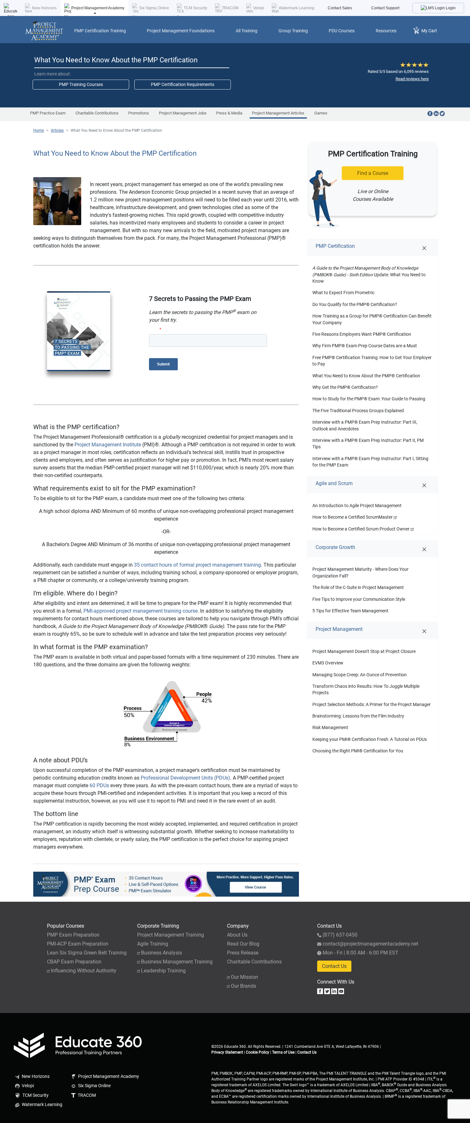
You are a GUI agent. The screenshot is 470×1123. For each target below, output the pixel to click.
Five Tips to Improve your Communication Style (358, 599)
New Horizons (44, 8)
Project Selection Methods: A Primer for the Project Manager (371, 704)
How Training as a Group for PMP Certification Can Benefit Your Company (372, 319)
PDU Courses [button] (342, 30)
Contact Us (334, 966)
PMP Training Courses (81, 84)
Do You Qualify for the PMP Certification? (354, 304)
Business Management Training (177, 962)
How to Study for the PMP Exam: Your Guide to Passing (368, 398)
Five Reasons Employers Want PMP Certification (361, 334)
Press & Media (229, 113)
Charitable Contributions (97, 113)
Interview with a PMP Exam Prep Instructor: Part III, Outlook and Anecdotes (364, 425)
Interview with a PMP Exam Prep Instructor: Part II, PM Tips (368, 443)
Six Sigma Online (154, 8)
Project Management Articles (278, 113)
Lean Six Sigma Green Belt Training (87, 953)
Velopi (258, 8)
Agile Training (152, 944)
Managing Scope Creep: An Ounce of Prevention (359, 674)
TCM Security (195, 8)
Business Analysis (161, 953)
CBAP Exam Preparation (74, 962)
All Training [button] (246, 30)
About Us (237, 935)
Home (38, 130)
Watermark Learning (296, 8)
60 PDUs (99, 785)
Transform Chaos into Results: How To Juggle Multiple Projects (365, 689)
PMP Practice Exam (48, 113)
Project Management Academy (97, 8)
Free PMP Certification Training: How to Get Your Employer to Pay (372, 360)
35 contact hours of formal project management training (197, 565)
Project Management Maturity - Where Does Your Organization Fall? (360, 572)
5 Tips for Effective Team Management (350, 610)
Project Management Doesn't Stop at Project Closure (364, 651)
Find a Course (372, 173)
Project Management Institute (107, 445)
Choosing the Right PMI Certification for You (357, 750)
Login (450, 8)
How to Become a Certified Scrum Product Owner (361, 528)
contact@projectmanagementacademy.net (370, 944)
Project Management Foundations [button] (181, 30)
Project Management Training (170, 935)
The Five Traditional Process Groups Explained (358, 410)
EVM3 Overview (327, 662)
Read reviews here (412, 78)
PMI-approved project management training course (140, 611)
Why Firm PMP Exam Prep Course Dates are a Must (364, 345)
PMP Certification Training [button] (100, 30)
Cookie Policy (257, 1052)
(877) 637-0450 (340, 935)
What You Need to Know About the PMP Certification (116, 130)
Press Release (242, 953)
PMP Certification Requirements (182, 84)
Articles (57, 130)
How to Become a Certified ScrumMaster (353, 517)
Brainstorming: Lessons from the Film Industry (358, 716)
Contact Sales (340, 8)
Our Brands (243, 986)
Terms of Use (283, 1052)
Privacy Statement (227, 1052)
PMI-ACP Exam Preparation (77, 944)
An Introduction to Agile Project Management (357, 505)
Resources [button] (386, 30)
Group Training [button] (293, 30)
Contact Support (385, 8)
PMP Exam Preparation (73, 935)
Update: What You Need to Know (369, 274)
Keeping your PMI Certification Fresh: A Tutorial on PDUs (369, 739)
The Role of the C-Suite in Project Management (358, 587)
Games (320, 113)
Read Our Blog (243, 944)
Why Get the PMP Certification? (345, 387)
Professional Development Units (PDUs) (185, 778)
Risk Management (330, 727)
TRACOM (230, 8)
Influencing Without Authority (83, 971)
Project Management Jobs (183, 113)
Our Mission (244, 977)
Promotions (138, 113)
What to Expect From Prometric (343, 292)
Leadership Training (163, 971)
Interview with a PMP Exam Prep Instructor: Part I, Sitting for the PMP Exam (370, 461)
